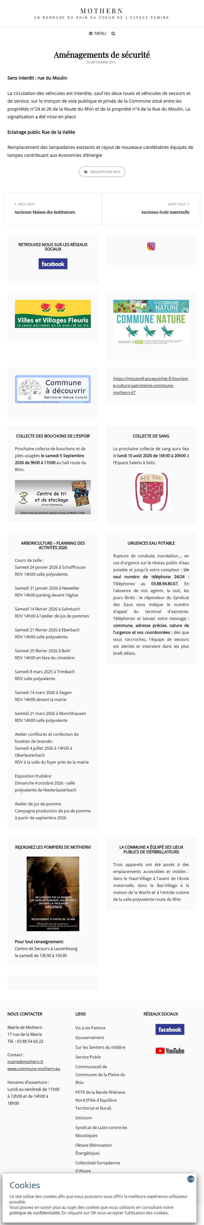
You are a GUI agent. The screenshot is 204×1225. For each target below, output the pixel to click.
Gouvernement (89, 1037)
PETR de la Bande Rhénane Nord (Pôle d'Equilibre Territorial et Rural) (100, 1100)
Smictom (83, 1118)
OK (191, 1179)
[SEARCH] (113, 33)
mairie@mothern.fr (25, 1061)
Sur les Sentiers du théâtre (100, 1047)
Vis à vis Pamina (90, 1028)
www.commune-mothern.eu (33, 1068)
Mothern (102, 10)
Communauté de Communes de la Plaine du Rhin (100, 1074)
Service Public (88, 1057)
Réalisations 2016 (105, 172)
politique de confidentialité (34, 1213)
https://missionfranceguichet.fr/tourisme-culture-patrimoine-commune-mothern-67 (150, 385)
